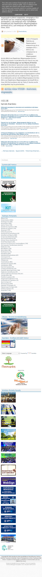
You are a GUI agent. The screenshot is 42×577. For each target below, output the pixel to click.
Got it (26, 14)
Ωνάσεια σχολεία (6, 288)
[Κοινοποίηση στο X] (6, 101)
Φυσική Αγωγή (5, 283)
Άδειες (3, 218)
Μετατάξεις (4, 250)
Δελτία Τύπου (5, 225)
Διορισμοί (4, 230)
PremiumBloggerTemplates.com (15, 564)
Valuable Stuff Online (30, 564)
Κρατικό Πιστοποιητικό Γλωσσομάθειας (13, 243)
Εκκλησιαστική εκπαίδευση (9, 233)
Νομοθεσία (4, 253)
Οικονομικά (4, 257)
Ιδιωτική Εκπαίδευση (7, 238)
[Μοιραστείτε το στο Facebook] (7, 101)
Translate (33, 353)
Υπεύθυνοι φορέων (6, 277)
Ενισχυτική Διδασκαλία (8, 237)
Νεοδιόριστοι (5, 252)
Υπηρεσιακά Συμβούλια (8, 278)
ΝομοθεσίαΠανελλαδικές (8, 255)
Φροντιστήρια (5, 282)
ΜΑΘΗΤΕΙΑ (21, 370)
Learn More (18, 14)
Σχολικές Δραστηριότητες (9, 270)
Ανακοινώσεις (5, 220)
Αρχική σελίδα (20, 151)
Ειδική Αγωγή (5, 231)
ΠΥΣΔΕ (3, 260)
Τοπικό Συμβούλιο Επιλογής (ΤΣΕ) (11, 273)
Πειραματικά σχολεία (7, 263)
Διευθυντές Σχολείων (7, 226)
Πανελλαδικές (23, 31)
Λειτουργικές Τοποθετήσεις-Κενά (11, 245)
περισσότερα (21, 111)
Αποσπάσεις (4, 223)
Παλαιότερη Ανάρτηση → (33, 151)
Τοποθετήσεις (5, 275)
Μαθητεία (4, 247)
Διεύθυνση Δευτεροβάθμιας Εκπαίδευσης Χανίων (26, 556)
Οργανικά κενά (5, 258)
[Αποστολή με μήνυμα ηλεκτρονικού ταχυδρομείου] (2, 101)
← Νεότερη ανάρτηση (8, 151)
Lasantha (33, 563)
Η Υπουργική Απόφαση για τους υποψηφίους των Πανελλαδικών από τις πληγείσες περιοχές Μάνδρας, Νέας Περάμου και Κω (20, 133)
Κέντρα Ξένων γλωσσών (8, 240)
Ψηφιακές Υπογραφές (7, 285)
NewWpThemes (16, 563)
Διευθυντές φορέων (7, 228)
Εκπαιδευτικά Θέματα (7, 235)
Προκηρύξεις (5, 265)
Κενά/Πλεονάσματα (6, 242)
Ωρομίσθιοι (4, 290)
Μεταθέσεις (4, 248)
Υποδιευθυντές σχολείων (8, 280)
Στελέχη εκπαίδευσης (7, 268)
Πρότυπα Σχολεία (6, 267)
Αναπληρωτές (5, 221)
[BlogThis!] (4, 101)
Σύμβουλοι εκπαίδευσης (8, 272)
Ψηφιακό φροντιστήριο (8, 287)
